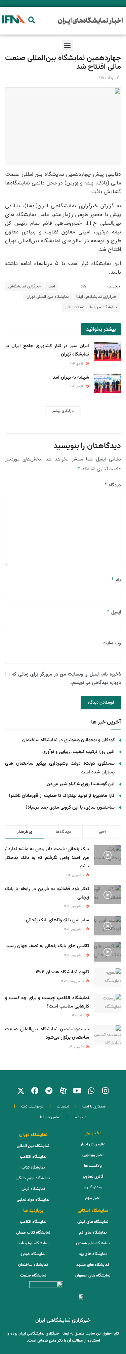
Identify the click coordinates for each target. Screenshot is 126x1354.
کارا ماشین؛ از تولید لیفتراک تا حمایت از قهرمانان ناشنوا (62, 796)
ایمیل (114, 612)
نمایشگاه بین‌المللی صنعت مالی (91, 307)
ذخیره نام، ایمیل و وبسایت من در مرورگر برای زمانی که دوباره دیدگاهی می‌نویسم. (66, 678)
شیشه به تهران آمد (71, 377)
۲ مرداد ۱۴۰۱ (109, 78)
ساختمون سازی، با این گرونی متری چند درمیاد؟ (70, 807)
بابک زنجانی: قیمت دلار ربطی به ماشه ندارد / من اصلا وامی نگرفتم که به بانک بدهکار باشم (47, 858)
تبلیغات (63, 1106)
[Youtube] (77, 1090)
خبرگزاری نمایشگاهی (24, 286)
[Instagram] (105, 1090)
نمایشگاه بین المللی (33, 1146)
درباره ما (80, 1117)
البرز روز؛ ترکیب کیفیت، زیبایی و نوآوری (78, 752)
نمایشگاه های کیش (93, 1222)
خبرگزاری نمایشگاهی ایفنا (96, 297)
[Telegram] (49, 1090)
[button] (32, 20)
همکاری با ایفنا (94, 1106)
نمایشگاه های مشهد (92, 1265)
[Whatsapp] (91, 1090)
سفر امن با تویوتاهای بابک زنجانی (57, 920)
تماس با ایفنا (50, 1117)
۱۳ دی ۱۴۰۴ (77, 363)
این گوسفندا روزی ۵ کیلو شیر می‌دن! (80, 784)
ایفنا (51, 286)
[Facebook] (35, 1090)
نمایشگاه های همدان (93, 1243)
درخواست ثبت (32, 1106)
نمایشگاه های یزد (93, 1254)
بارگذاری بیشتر (62, 411)
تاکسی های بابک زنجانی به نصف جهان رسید (47, 946)
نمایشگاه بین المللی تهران (48, 297)
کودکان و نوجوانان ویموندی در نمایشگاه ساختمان (68, 740)
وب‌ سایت (111, 643)
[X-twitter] (21, 1090)
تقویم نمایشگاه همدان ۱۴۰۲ (62, 972)
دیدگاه (112, 485)
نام (116, 580)
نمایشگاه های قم (93, 1233)
